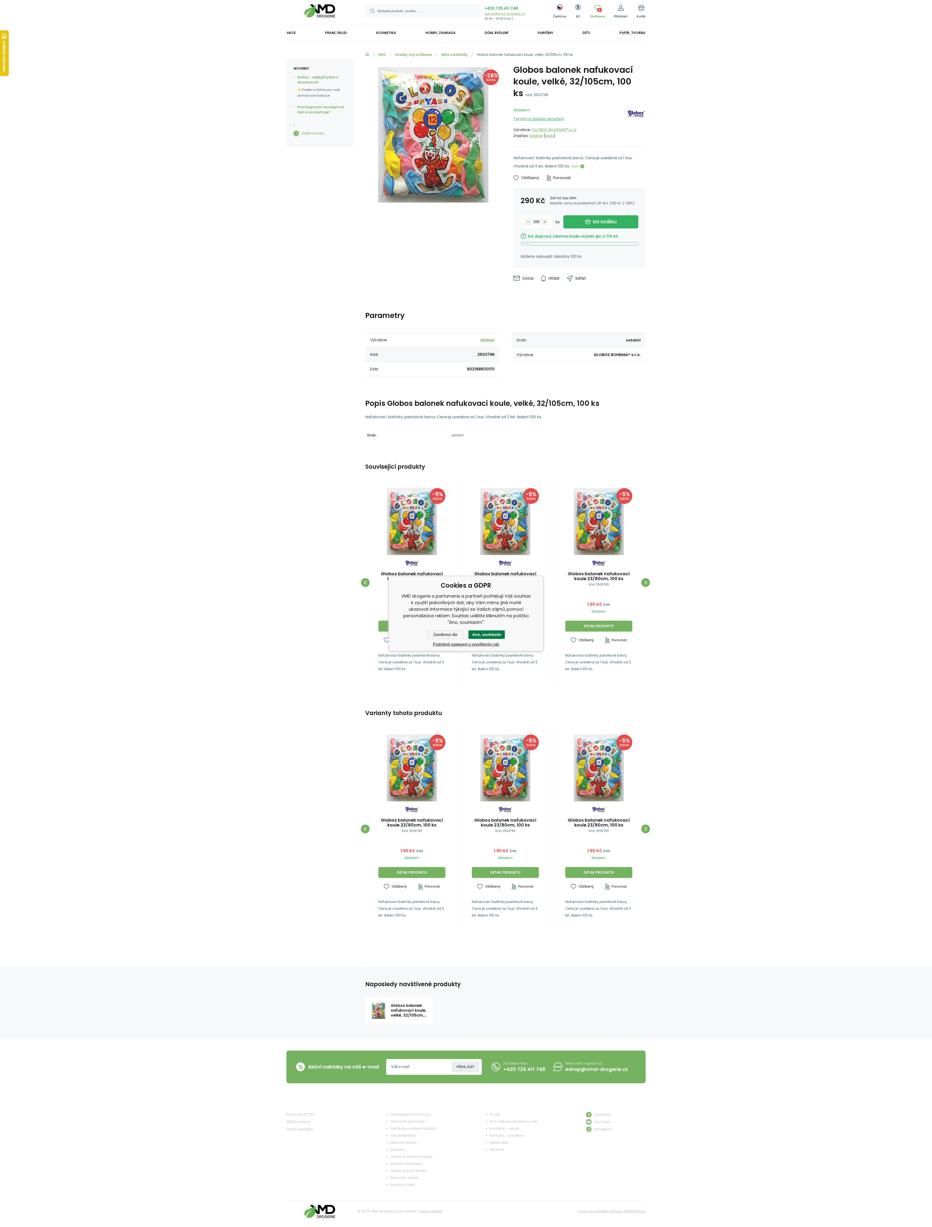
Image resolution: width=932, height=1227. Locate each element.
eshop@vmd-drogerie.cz (504, 13)
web (549, 136)
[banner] (319, 12)
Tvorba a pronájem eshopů (600, 1211)
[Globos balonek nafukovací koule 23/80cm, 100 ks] (411, 521)
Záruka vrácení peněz (408, 1170)
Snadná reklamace (406, 1163)
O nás (495, 1114)
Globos (536, 136)
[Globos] (636, 121)
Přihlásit (465, 1067)
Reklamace (499, 1142)
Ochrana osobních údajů (411, 1156)
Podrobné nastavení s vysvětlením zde (466, 644)
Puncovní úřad (402, 1184)
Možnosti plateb (403, 1142)
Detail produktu (599, 626)
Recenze (497, 1149)
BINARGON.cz (635, 1211)
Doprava (397, 1149)
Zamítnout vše (445, 635)
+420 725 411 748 (501, 8)
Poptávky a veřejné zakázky (413, 1128)
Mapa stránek (430, 1211)
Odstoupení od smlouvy (410, 1114)
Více (575, 166)
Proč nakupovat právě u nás (513, 1121)
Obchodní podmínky (407, 1121)
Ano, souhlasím (486, 635)
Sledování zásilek (404, 1177)
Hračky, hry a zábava (413, 54)
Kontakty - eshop (504, 1128)
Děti (382, 54)
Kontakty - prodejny (507, 1135)
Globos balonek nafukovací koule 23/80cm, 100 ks (599, 576)
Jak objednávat (403, 1135)
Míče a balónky (454, 54)
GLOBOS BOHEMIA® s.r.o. (554, 130)
